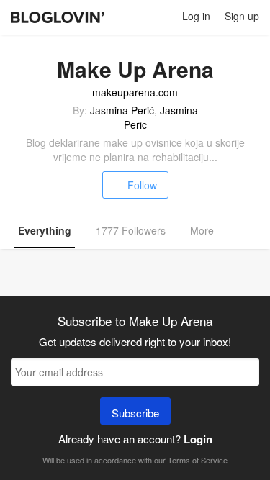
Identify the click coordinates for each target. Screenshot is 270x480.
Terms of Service (198, 460)
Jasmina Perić (122, 110)
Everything (44, 230)
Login (198, 439)
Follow (142, 185)
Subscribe (135, 412)
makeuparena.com (135, 92)
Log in (196, 16)
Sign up (242, 16)
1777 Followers (131, 230)
